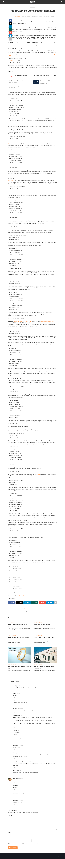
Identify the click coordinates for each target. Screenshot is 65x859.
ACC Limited (10, 180)
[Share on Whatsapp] (10, 29)
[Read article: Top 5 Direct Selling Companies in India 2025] (45, 655)
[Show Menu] (3, 2)
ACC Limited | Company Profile (21, 75)
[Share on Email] (10, 32)
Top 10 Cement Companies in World (24, 595)
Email (9, 838)
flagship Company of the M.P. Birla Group (22, 321)
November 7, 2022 (44, 83)
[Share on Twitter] (10, 23)
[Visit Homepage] (32, 2)
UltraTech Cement (12, 50)
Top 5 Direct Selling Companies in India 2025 (44, 666)
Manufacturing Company (48, 321)
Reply (14, 689)
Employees (12, 60)
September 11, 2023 (13, 82)
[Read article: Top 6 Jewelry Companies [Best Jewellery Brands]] (19, 655)
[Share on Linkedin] (10, 26)
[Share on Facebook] (10, 20)
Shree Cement (11, 229)
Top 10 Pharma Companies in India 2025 (17, 624)
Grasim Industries (40, 54)
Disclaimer (5, 856)
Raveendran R (17, 16)
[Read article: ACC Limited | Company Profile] (11, 77)
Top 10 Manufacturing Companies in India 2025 (19, 86)
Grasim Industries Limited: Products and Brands (45, 75)
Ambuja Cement (11, 143)
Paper (38, 474)
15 (53, 16)
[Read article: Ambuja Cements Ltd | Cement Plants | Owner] (36, 82)
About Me (13, 856)
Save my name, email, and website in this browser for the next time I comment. (27, 843)
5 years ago (23, 715)
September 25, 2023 (26, 16)
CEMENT (12, 598)
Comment (10, 815)
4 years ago (22, 685)
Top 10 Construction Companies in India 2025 (18, 637)
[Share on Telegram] (10, 35)
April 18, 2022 (12, 87)
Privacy (9, 856)
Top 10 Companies (34, 16)
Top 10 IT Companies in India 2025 (42, 624)
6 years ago (22, 752)
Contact (17, 856)
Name (9, 832)
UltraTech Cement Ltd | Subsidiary (16, 80)
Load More (32, 676)
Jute (42, 321)
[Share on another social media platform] (10, 39)
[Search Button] (61, 2)
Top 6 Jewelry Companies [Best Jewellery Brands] (19, 666)
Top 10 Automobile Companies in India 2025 (44, 637)
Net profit (12, 103)
